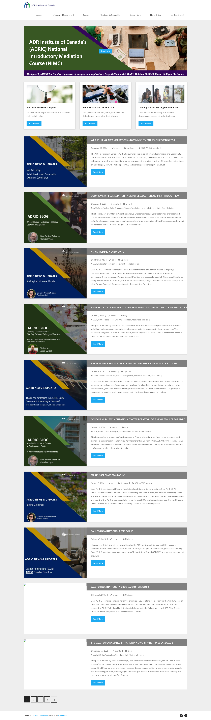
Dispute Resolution (132, 208)
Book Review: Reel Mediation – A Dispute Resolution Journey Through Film (135, 196)
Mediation (127, 320)
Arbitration (109, 655)
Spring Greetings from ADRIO (108, 475)
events (117, 148)
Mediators (136, 320)
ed (113, 260)
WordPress (62, 715)
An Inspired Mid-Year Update (107, 251)
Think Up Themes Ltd (40, 715)
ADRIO (149, 148)
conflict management (116, 264)
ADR (143, 148)
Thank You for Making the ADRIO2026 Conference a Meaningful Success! (134, 363)
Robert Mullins (145, 431)
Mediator (129, 264)
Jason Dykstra (116, 320)
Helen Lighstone (147, 208)
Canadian (119, 655)
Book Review (103, 208)
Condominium (125, 431)
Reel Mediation (168, 208)
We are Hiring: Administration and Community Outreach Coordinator (133, 140)
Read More (34, 123)
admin (114, 427)
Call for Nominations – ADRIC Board (112, 531)
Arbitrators (110, 375)
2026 (95, 375)
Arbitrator (102, 264)
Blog (128, 204)
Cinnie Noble (103, 320)
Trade (141, 655)
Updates (130, 148)
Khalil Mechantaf (131, 655)
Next (54, 700)
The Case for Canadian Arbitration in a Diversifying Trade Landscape (132, 643)
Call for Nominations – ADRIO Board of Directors (120, 587)
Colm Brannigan (116, 208)
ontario (156, 148)
